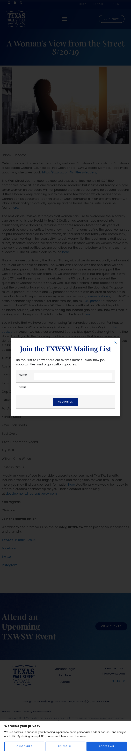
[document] (65, 377)
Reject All (65, 746)
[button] (115, 342)
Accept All (106, 746)
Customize (24, 746)
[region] (65, 737)
